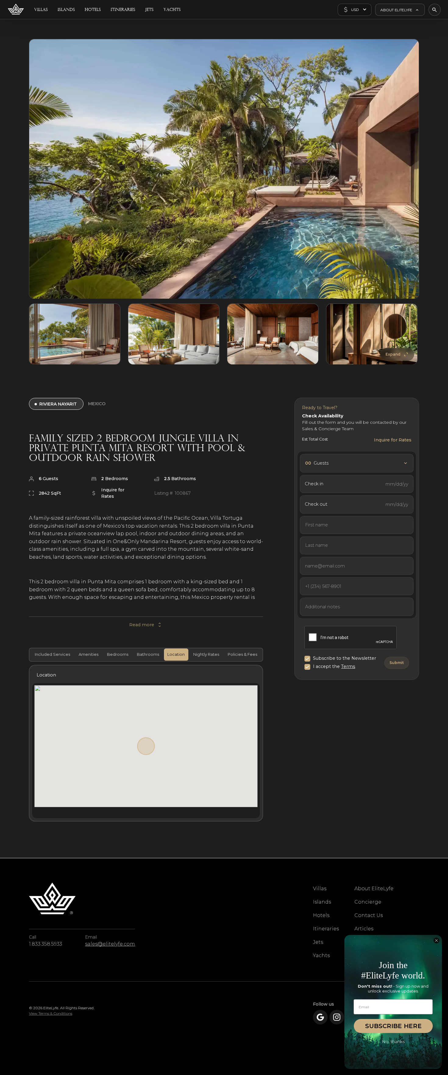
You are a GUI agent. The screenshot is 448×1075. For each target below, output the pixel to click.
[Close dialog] (436, 940)
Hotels (321, 915)
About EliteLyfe (373, 888)
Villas (319, 888)
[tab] (51, 654)
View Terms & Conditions (50, 1013)
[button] (355, 10)
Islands (322, 902)
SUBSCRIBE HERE (393, 1026)
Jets (318, 942)
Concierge (367, 902)
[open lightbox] (224, 169)
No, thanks (393, 1041)
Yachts (321, 955)
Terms (348, 666)
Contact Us (368, 915)
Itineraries (326, 929)
